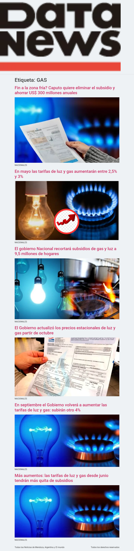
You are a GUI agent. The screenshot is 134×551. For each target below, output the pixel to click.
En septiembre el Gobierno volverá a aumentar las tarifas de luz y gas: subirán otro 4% (61, 407)
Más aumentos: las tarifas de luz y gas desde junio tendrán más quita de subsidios (61, 478)
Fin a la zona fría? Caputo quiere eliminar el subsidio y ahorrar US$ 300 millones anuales (65, 90)
